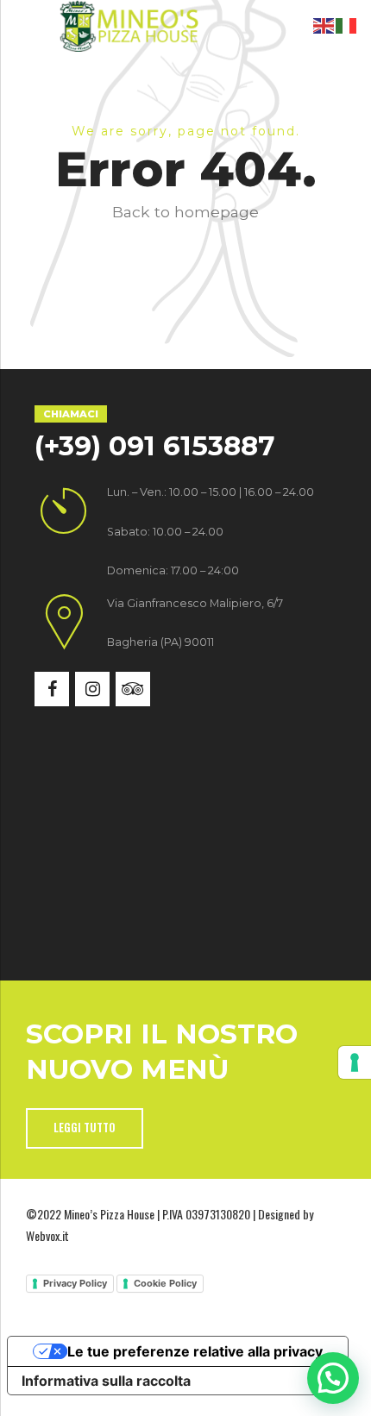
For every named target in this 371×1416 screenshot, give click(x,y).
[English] (324, 24)
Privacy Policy (75, 1283)
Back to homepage (185, 212)
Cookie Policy (165, 1283)
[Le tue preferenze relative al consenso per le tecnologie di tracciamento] (354, 1062)
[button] (333, 1378)
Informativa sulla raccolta (106, 1380)
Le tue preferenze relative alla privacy (195, 1351)
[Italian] (347, 24)
